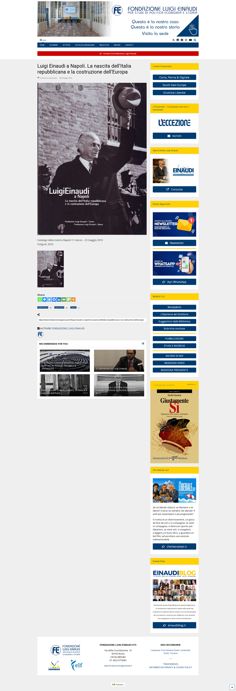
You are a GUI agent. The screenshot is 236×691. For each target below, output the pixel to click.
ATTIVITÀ (66, 45)
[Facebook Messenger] (44, 299)
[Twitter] (49, 299)
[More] (73, 299)
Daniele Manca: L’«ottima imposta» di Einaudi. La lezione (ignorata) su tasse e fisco (117, 390)
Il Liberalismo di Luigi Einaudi (111, 368)
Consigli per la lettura (164, 385)
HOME (42, 45)
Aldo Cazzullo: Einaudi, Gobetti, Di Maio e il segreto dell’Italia (64, 391)
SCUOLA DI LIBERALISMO (85, 45)
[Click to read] (119, 361)
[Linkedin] (59, 299)
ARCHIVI (117, 45)
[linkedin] (178, 40)
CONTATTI (129, 45)
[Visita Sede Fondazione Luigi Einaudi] (118, 35)
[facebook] (182, 40)
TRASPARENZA (170, 664)
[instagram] (186, 40)
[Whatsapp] (40, 299)
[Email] (64, 299)
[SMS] (68, 299)
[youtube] (190, 40)
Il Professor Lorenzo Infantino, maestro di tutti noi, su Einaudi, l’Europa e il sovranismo (64, 365)
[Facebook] (54, 299)
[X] (173, 40)
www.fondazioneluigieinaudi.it (118, 665)
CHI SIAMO (54, 45)
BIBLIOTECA (104, 45)
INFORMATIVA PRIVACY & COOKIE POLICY (170, 667)
